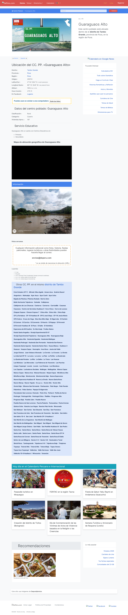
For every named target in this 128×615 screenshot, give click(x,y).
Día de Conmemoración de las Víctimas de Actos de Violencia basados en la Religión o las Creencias (63, 527)
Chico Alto (53, 312)
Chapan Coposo (19, 312)
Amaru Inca (48, 292)
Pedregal (17, 396)
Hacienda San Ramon (54, 342)
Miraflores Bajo (19, 376)
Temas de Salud (107, 103)
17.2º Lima (108, 3)
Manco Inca (29, 373)
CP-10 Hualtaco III (32, 316)
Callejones (45, 302)
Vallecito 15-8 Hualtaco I (22, 453)
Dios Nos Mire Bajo (42, 319)
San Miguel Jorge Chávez (23, 426)
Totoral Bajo (44, 447)
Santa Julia (18, 433)
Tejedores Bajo (52, 443)
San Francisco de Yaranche (41, 413)
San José (29, 416)
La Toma (46, 359)
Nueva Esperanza (56, 376)
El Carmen (17, 322)
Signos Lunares (108, 558)
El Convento (35, 322)
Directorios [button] (38, 3)
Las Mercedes (29, 363)
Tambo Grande (32, 70)
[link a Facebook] (101, 606)
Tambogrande (28, 443)
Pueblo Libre (29, 400)
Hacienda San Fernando (37, 342)
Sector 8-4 (35, 440)
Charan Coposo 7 (33, 312)
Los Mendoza (54, 366)
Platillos (47, 396)
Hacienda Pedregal (20, 342)
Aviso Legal (27, 605)
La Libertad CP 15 (20, 356)
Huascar (17, 349)
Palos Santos (27, 389)
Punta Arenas (64, 403)
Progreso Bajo (19, 400)
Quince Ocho (18, 406)
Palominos (17, 389)
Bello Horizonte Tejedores (23, 302)
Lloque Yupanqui (20, 366)
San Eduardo (37, 410)
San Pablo (37, 426)
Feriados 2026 (109, 551)
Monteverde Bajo (42, 376)
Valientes (33, 450)
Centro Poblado (18, 11)
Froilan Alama (48, 329)
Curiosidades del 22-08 (105, 564)
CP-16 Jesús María (60, 316)
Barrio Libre (45, 299)
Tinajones (62, 443)
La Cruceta (55, 353)
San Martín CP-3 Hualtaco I (43, 416)
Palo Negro (54, 386)
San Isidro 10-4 (19, 416)
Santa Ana (17, 430)
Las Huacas (55, 359)
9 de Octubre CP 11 (21, 292)
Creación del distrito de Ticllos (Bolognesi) (27, 524)
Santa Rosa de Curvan (22, 437)
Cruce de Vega (28, 319)
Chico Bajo (61, 312)
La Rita (32, 359)
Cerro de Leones (61, 309)
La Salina (39, 359)
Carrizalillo (54, 305)
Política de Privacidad (43, 605)
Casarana (17, 309)
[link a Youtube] (112, 606)
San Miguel (38, 423)
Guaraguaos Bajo (57, 336)
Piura (29, 73)
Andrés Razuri (59, 292)
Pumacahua (53, 403)
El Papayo (52, 322)
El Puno (34, 326)
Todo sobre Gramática (105, 75)
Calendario (50, 3)
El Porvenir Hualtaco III (22, 326)
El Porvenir (61, 322)
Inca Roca (44, 349)
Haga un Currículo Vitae (104, 80)
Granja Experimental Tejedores (25, 336)
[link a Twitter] (89, 606)
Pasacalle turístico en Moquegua (23, 493)
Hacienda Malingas (48, 339)
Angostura (17, 295)
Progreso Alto (56, 396)
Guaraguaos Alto (44, 336)
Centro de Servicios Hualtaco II (33, 309)
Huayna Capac (26, 349)
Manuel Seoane (40, 373)
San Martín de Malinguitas (23, 423)
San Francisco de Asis (22, 413)
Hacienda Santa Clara (40, 346)
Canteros (38, 305)
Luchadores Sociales (31, 369)
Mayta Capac (51, 373)
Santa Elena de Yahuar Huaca (52, 430)
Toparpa (17, 447)
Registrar (120, 3)
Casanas (63, 305)
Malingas (43, 369)
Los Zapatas (18, 369)
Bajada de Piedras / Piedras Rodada (26, 299)
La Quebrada (60, 356)
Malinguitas (52, 369)
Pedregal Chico (38, 396)
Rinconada (58, 406)
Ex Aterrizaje (37, 329)
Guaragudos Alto (20, 339)
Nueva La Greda (42, 379)
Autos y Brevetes (107, 89)
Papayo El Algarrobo (40, 389)
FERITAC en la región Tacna (62, 492)
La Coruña (46, 353)
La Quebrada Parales (21, 359)
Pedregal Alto (26, 396)
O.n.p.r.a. (39, 383)
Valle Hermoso (43, 450)
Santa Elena (26, 430)
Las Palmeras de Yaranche (45, 363)
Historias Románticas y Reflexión (101, 85)
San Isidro (55, 413)
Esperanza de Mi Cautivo (23, 329)
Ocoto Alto (48, 383)
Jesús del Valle (54, 349)
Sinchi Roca (18, 443)
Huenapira (36, 349)
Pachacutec (44, 386)
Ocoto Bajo (18, 386)
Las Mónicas (18, 363)
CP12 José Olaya (46, 316)
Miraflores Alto (62, 373)
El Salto (40, 326)
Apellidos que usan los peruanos (101, 94)
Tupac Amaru (55, 447)
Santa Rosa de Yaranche (40, 437)
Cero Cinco (49, 309)
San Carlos (28, 410)
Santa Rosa (46, 433)
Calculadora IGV (107, 71)
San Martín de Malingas (43, 420)
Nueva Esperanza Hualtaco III (24, 379)
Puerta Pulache (42, 403)
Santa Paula (36, 433)
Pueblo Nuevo (41, 400)
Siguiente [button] (23, 58)
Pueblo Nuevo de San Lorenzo (25, 403)
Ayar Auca (35, 295)
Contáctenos (59, 605)
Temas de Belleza (106, 107)
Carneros (46, 305)
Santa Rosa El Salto (57, 437)
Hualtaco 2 (63, 346)
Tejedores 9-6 (40, 443)
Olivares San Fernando (31, 386)
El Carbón (63, 319)
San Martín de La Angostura (24, 420)
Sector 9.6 (44, 440)
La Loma (30, 356)
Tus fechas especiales (106, 561)
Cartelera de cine (108, 554)
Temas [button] (29, 3)
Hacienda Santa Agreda (22, 346)
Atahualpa (26, 295)
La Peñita (51, 356)
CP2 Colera (18, 319)
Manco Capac (62, 369)
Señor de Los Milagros (22, 440)
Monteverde (30, 376)
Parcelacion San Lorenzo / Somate (26, 393)
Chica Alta (44, 312)
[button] (58, 3)
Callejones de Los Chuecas (23, 305)
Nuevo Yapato (30, 383)
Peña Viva (43, 393)
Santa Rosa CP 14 (57, 433)
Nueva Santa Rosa (55, 379)
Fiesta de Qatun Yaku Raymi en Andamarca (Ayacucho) (99, 493)
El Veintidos (48, 326)
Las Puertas (60, 363)
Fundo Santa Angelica (21, 332)
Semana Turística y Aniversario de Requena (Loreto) (99, 524)
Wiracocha (36, 453)
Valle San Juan (55, 450)
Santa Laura (27, 433)
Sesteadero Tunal (55, 440)
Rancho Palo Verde (46, 406)
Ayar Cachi (44, 295)
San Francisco (56, 410)
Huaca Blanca (53, 346)
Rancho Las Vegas (31, 406)
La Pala (44, 356)
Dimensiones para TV (105, 112)
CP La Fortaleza (19, 316)
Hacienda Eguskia (33, 339)
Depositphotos (36, 591)
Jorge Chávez (19, 353)
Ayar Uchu (52, 295)
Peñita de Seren (61, 393)
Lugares (30, 94)
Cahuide (37, 302)
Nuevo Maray (18, 383)
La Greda (64, 353)
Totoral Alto (25, 447)
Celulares (114, 10)
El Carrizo (26, 322)
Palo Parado (63, 386)
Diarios (22, 3)
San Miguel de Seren (59, 423)
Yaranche (45, 453)
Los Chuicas (43, 366)
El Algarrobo (54, 319)
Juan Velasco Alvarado (33, 353)
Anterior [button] (16, 58)
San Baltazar (18, 410)
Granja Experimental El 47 (40, 332)
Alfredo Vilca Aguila (36, 292)
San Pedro (63, 426)
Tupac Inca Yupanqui (21, 450)
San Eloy (46, 410)
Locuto (29, 366)
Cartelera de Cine (106, 98)
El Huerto (44, 322)
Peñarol (51, 393)
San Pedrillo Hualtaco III (50, 426)
